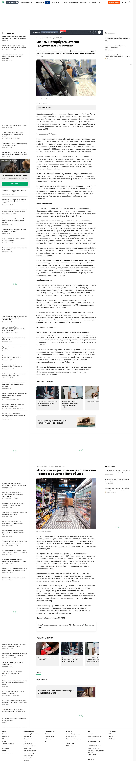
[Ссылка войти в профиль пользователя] (130, 2)
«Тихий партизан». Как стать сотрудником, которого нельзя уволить (117, 55)
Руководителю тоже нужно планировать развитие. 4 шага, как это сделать (117, 471)
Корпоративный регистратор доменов (96, 751)
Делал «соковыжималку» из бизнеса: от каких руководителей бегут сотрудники (117, 37)
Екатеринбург (28, 736)
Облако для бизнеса (93, 748)
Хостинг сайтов (92, 754)
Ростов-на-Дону (28, 758)
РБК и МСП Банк (6, 49)
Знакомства (91, 759)
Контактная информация (94, 736)
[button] (122, 2)
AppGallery (112, 738)
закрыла (83, 608)
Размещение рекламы (94, 741)
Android (111, 736)
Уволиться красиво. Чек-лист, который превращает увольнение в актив (117, 480)
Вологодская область (30, 746)
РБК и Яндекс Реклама (8, 399)
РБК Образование (7, 753)
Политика (5, 60)
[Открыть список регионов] (122, 2)
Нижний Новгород (29, 753)
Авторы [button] (38, 672)
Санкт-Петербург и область (44, 466)
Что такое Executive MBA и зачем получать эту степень (115, 46)
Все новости (7, 33)
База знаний (5, 750)
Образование (109, 41)
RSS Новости (70, 746)
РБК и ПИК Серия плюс (9, 138)
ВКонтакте (48, 734)
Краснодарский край (30, 750)
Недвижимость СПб (42, 38)
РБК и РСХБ (5, 242)
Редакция (90, 738)
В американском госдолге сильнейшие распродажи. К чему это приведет (117, 489)
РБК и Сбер (5, 563)
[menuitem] (26, 2)
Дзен (46, 741)
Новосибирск (27, 738)
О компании (91, 734)
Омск (25, 741)
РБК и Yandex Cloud (8, 332)
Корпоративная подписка (73, 738)
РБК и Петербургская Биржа (10, 408)
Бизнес (4, 722)
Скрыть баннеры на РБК (73, 734)
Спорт (4, 40)
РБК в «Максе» (44, 381)
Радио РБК (10, 2)
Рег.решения (91, 757)
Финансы (5, 746)
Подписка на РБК (71, 736)
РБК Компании (6, 194)
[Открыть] (15, 2)
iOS (110, 734)
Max (40, 628)
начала (51, 560)
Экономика (5, 205)
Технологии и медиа (8, 743)
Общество (5, 224)
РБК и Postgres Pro (7, 498)
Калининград (27, 748)
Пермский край (28, 755)
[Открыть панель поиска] (126, 2)
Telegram (87, 625)
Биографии (5, 748)
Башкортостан (28, 743)
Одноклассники (49, 736)
